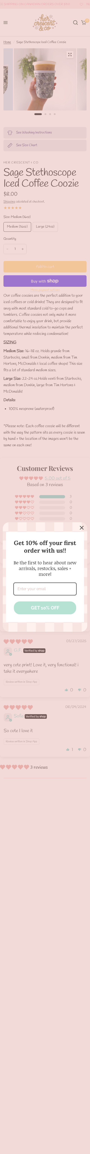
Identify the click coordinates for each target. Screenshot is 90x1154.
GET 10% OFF (45, 608)
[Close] (81, 527)
